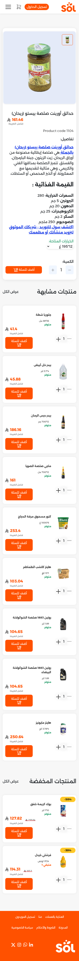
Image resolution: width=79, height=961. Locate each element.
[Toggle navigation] (8, 7)
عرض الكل (11, 292)
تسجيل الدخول (37, 7)
